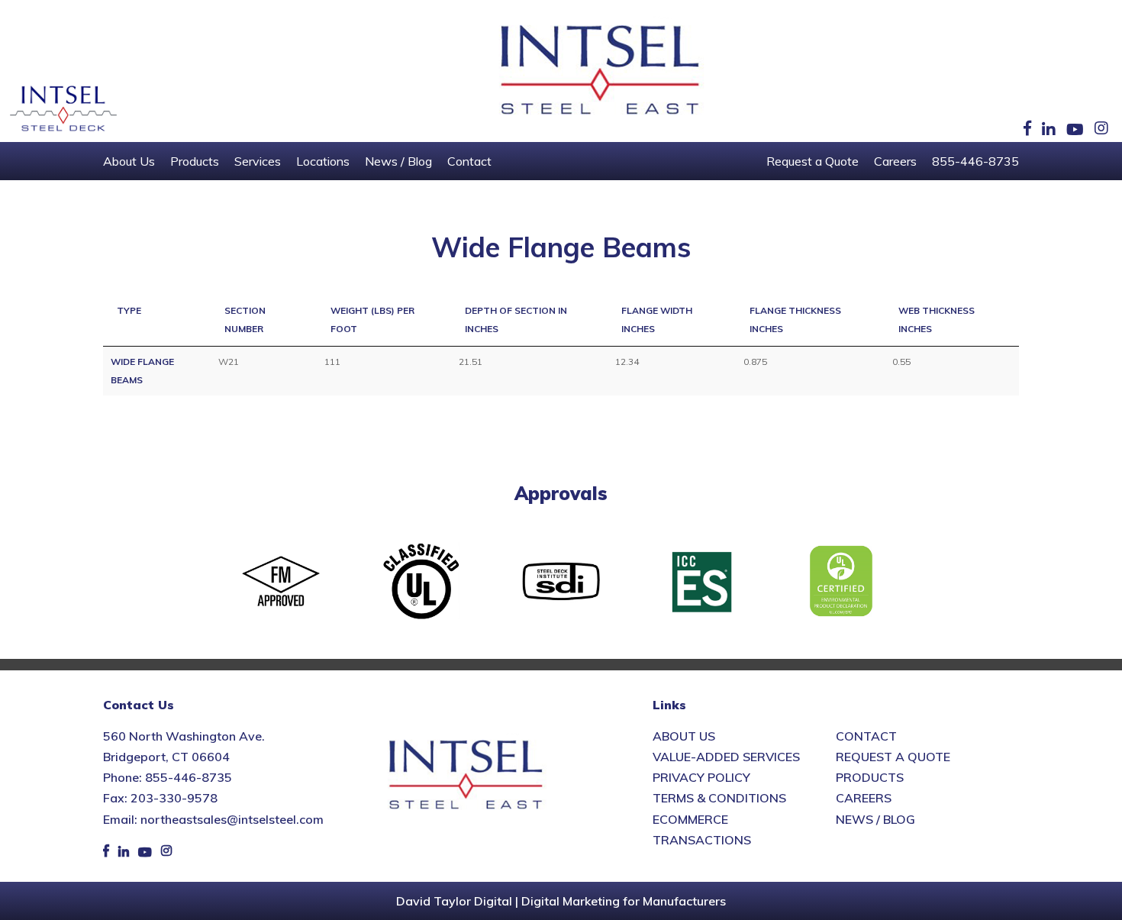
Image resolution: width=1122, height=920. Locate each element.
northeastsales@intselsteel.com (232, 819)
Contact (469, 161)
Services (257, 161)
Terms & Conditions (719, 797)
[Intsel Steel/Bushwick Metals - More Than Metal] (600, 71)
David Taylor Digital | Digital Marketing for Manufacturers (561, 901)
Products (194, 161)
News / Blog (398, 161)
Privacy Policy (701, 777)
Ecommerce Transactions (702, 829)
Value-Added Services (726, 756)
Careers (895, 161)
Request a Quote (812, 161)
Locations (323, 161)
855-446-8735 (975, 161)
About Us (129, 161)
